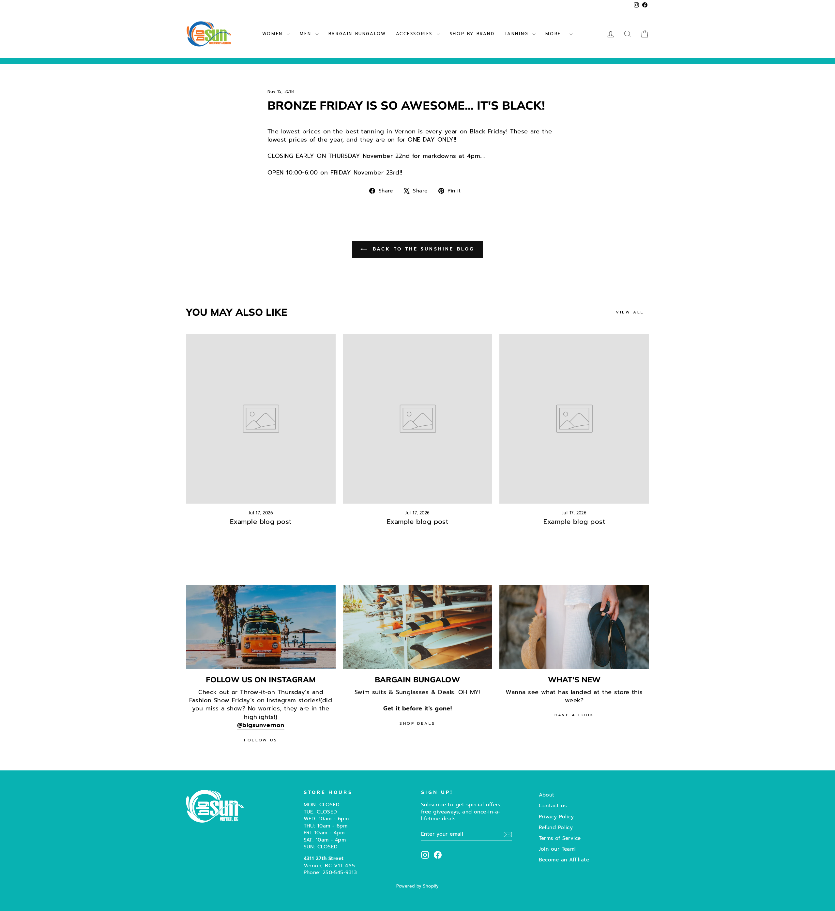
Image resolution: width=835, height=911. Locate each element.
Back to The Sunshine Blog (422, 249)
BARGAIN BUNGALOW (357, 34)
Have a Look (574, 715)
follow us (260, 740)
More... (556, 34)
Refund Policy (556, 827)
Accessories (415, 34)
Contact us (553, 805)
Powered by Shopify (417, 886)
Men (306, 34)
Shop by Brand (472, 34)
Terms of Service (560, 838)
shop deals (417, 723)
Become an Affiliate (564, 859)
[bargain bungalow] (418, 627)
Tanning (518, 34)
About (546, 794)
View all (630, 312)
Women (273, 34)
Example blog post (261, 521)
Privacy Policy (556, 816)
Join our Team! (557, 849)
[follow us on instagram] (261, 627)
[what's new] (574, 627)
